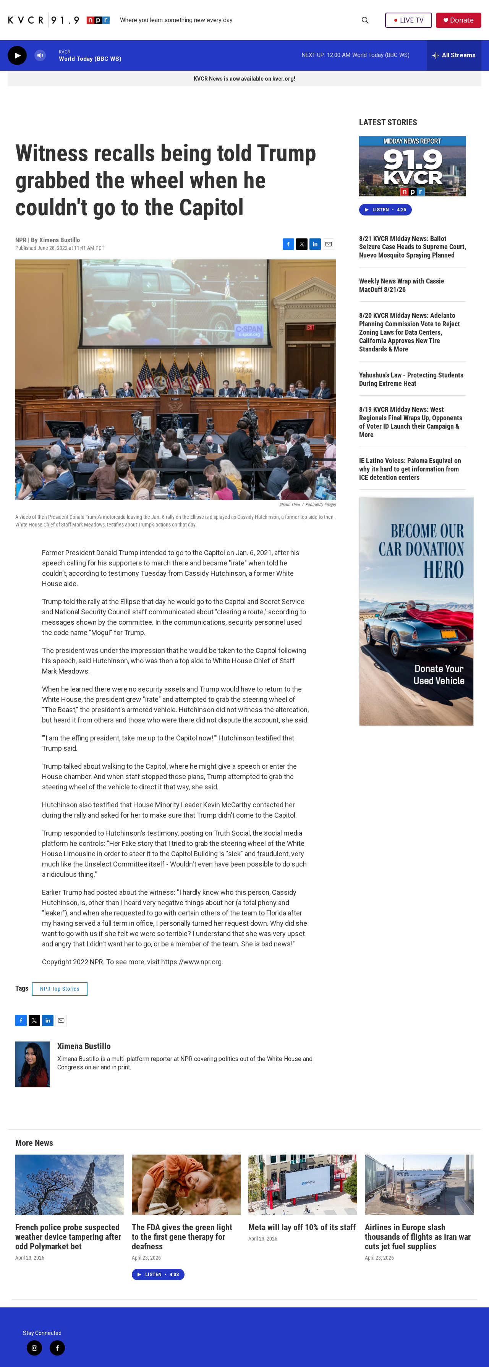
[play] (17, 55)
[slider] (52, 55)
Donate (462, 20)
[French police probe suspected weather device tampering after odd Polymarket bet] (69, 1185)
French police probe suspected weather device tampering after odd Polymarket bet (68, 1237)
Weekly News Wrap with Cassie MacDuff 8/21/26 (401, 285)
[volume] (40, 55)
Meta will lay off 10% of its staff (302, 1227)
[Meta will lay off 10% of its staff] (302, 1185)
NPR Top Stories (59, 989)
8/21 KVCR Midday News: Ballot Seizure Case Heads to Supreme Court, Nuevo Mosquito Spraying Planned (412, 247)
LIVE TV (412, 19)
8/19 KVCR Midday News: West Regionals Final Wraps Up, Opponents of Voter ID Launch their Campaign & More (410, 422)
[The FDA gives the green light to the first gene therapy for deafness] (186, 1185)
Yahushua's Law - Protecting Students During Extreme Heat (411, 379)
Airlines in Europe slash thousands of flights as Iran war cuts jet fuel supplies (418, 1237)
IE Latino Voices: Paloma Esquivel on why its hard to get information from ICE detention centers (410, 469)
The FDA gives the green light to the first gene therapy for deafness (182, 1237)
